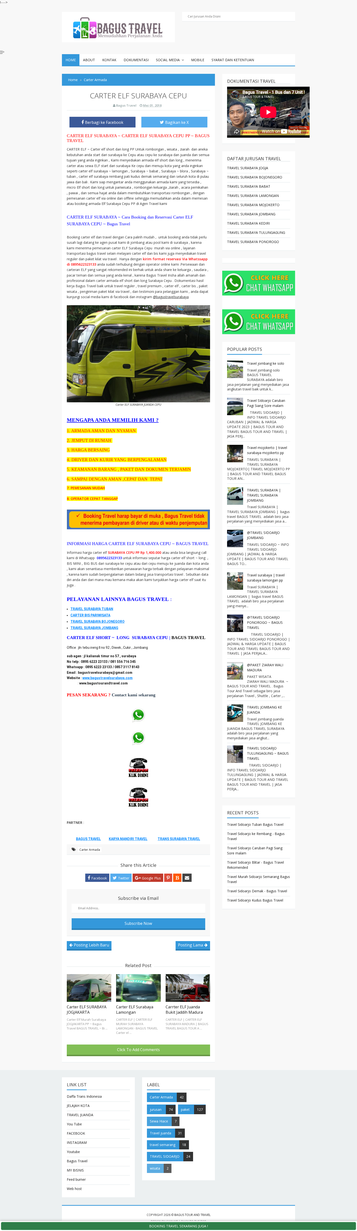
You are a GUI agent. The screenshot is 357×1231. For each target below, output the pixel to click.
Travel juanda (160, 1133)
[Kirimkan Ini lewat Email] (187, 878)
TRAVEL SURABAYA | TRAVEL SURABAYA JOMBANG (264, 495)
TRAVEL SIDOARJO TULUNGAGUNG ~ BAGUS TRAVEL (268, 753)
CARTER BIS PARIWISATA (90, 615)
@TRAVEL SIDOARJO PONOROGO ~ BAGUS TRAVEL (265, 622)
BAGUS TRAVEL (188, 637)
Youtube (73, 1151)
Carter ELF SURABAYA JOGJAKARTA (86, 1009)
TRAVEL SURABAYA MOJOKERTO (253, 204)
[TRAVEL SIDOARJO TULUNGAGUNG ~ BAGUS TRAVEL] (236, 754)
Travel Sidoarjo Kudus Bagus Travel (255, 900)
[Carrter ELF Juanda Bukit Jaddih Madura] (188, 988)
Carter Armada (89, 850)
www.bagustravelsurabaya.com (107, 678)
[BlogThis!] (177, 878)
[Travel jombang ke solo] (236, 369)
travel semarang (162, 1144)
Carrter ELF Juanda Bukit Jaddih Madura (184, 1009)
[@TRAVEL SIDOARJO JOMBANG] (236, 538)
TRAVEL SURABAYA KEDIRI (248, 223)
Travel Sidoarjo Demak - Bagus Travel (257, 891)
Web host (74, 1188)
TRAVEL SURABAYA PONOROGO (253, 241)
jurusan (156, 1109)
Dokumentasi (136, 60)
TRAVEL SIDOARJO (164, 1156)
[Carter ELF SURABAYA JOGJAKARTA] (89, 988)
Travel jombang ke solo (265, 363)
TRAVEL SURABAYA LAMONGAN (253, 195)
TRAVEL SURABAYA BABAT (248, 186)
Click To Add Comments (138, 1049)
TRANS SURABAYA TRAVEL (179, 839)
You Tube (74, 1124)
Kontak (109, 60)
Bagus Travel (77, 1161)
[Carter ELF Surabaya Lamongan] (138, 988)
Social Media (168, 60)
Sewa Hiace (159, 1121)
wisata (155, 1168)
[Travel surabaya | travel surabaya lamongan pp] (236, 581)
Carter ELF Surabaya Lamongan (134, 1009)
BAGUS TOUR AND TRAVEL (192, 1215)
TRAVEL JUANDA (80, 1115)
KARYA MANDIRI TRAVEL (128, 839)
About (89, 60)
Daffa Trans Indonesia (84, 1096)
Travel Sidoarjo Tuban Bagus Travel (255, 824)
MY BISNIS (75, 1170)
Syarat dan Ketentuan (233, 60)
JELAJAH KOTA (78, 1105)
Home (71, 60)
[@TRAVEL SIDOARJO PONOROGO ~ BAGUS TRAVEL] (236, 623)
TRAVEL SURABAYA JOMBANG (94, 628)
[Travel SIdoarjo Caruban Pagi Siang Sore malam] (236, 406)
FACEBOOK (76, 1133)
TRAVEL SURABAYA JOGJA (247, 168)
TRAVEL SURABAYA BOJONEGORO (97, 622)
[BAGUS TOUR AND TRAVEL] (118, 26)
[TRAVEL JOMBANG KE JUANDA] (236, 713)
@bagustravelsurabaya (171, 297)
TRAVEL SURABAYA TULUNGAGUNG (256, 232)
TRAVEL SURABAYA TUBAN (91, 609)
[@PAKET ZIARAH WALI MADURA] (236, 671)
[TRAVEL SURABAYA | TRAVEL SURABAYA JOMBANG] (236, 496)
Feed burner (76, 1179)
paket (185, 1109)
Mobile (197, 60)
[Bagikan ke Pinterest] (168, 878)
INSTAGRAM (77, 1142)
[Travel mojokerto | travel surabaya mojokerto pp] (236, 453)
